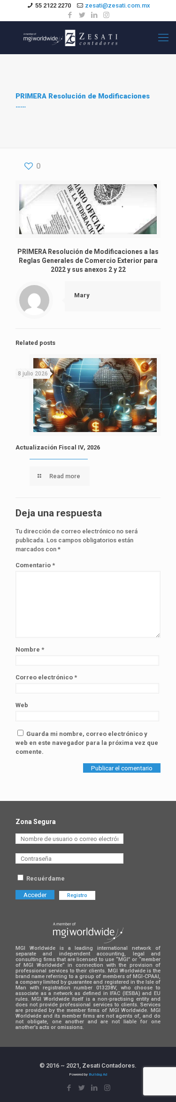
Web (21, 705)
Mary (82, 295)
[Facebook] (70, 15)
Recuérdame (45, 878)
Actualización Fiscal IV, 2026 (57, 447)
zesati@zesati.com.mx (117, 5)
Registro (77, 895)
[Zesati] (70, 37)
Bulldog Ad (98, 1074)
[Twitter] (82, 15)
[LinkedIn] (94, 15)
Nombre (29, 649)
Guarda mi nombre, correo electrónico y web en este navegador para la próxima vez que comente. (86, 742)
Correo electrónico (46, 677)
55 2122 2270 (53, 5)
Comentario (35, 565)
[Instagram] (106, 15)
